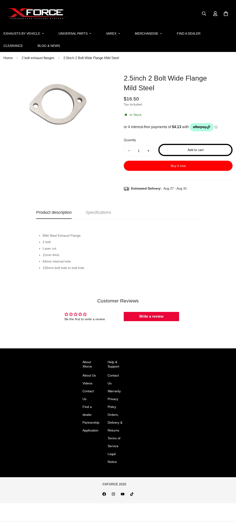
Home (8, 58)
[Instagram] (113, 494)
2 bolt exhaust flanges (38, 58)
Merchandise (146, 33)
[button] (226, 13)
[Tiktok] (132, 494)
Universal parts (73, 33)
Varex (111, 33)
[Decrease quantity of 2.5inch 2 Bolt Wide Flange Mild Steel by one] (129, 151)
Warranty (114, 391)
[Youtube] (122, 494)
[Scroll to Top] (227, 497)
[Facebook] (104, 494)
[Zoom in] (102, 77)
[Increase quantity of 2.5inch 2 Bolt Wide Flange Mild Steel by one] (148, 151)
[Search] (204, 14)
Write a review (151, 316)
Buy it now (178, 166)
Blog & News (49, 46)
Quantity (130, 140)
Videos (87, 383)
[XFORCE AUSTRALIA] (36, 14)
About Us (89, 375)
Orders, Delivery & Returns (115, 422)
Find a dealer (189, 33)
